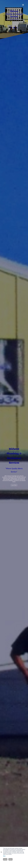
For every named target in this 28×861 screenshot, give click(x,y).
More (4, 856)
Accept (5, 859)
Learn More (14, 485)
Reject (10, 859)
